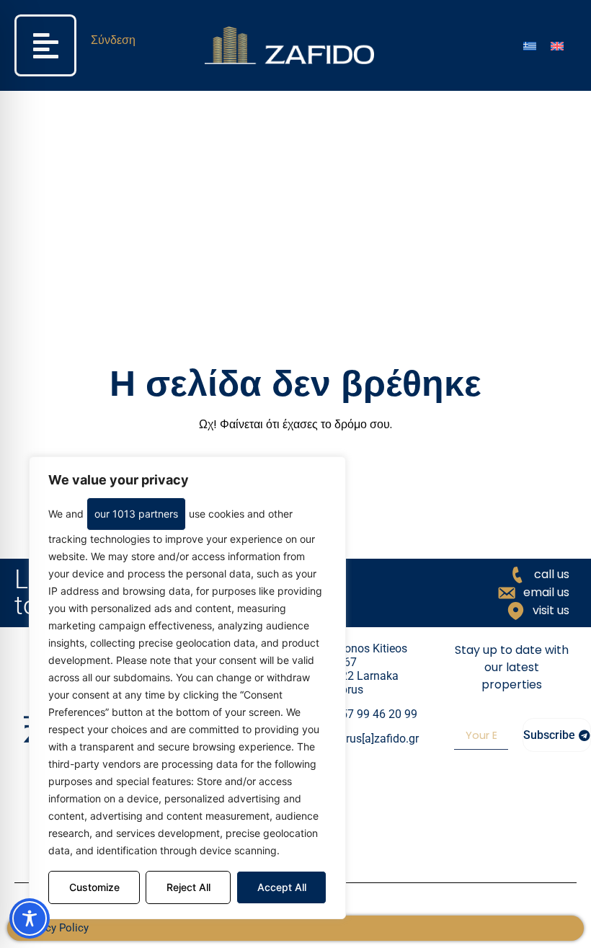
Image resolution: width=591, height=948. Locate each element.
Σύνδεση (113, 40)
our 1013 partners (136, 514)
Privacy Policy (55, 927)
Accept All (281, 887)
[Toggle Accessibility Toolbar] (29, 918)
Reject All (188, 887)
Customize (94, 887)
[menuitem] (529, 46)
